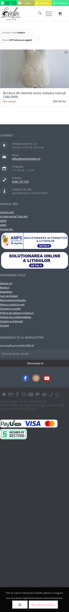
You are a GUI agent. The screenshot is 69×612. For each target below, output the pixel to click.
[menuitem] (38, 13)
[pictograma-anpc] (34, 241)
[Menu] (47, 13)
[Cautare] (38, 13)
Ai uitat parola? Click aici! (14, 216)
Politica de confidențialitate (15, 317)
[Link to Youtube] (47, 378)
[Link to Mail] (44, 394)
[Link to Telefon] (51, 394)
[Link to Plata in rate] (10, 394)
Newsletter (6, 291)
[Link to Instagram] (36, 378)
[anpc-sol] (34, 260)
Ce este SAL (6, 229)
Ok (19, 604)
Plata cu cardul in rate (12, 304)
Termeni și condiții (10, 308)
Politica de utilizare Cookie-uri (17, 313)
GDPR (3, 220)
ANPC (3, 225)
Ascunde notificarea (43, 604)
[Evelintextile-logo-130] (27, 13)
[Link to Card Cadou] (4, 394)
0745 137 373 (20, 181)
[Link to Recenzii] (37, 394)
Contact (4, 325)
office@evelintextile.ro (26, 159)
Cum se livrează (9, 296)
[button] (66, 52)
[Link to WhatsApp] (57, 394)
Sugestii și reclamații (11, 321)
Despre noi (6, 283)
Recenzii (4, 287)
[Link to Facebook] (25, 378)
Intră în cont (7, 212)
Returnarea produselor (13, 300)
